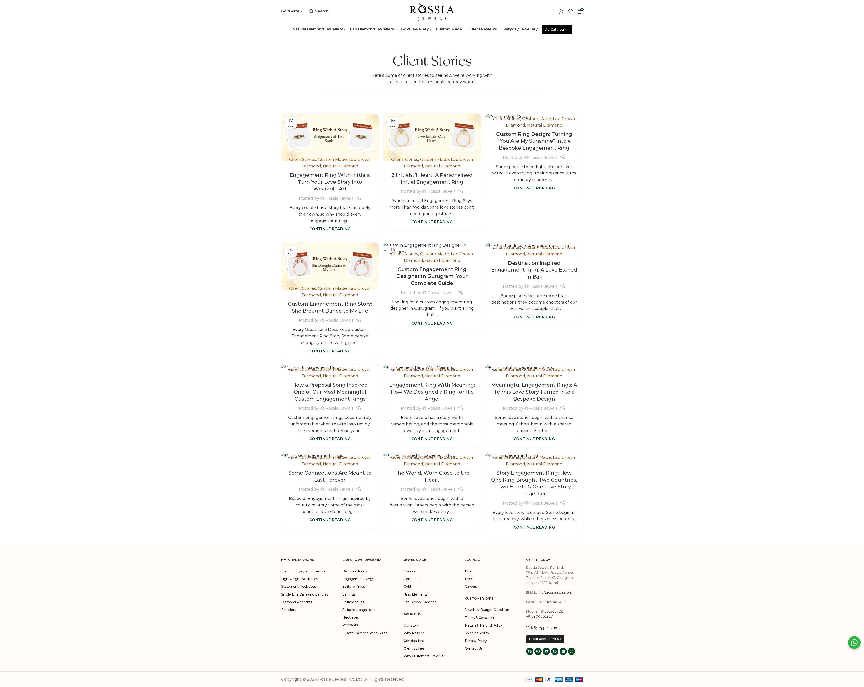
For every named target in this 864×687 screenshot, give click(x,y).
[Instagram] (538, 651)
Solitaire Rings (353, 587)
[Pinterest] (554, 651)
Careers (471, 587)
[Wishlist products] (570, 11)
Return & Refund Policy (483, 625)
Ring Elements (415, 594)
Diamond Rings (354, 571)
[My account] (561, 11)
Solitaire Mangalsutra (358, 610)
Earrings (348, 594)
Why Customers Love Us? (424, 656)
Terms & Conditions (480, 618)
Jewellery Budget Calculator (487, 610)
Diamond (411, 571)
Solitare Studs (353, 602)
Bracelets (288, 610)
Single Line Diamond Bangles (304, 594)
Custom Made (332, 159)
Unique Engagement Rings (303, 571)
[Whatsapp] (571, 651)
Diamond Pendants (296, 602)
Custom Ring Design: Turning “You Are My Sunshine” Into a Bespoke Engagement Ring (534, 141)
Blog (468, 571)
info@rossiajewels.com (556, 592)
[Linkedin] (563, 651)
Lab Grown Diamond (420, 602)
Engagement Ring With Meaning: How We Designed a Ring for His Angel (432, 392)
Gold (407, 587)
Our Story (411, 625)
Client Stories (302, 159)
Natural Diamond (340, 166)
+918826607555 (551, 611)
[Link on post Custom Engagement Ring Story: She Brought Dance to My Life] (330, 266)
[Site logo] (432, 11)
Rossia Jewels (339, 198)
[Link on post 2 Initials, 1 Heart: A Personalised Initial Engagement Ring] (432, 137)
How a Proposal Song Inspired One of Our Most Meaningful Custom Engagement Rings (330, 392)
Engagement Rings (358, 579)
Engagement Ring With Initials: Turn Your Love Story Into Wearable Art (330, 182)
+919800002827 (539, 617)
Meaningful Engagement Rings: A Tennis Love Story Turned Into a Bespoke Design (534, 392)
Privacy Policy (476, 641)
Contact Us (473, 648)
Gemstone (412, 579)
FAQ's (469, 579)
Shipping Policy (477, 633)
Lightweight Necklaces (299, 579)
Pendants (350, 625)
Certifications (414, 641)
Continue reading (330, 229)
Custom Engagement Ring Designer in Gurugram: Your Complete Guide (432, 276)
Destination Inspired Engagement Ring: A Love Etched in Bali (534, 270)
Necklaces (350, 617)
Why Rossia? (414, 633)
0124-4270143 (555, 602)
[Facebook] (529, 651)
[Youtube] (546, 651)
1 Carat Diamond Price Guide (365, 633)
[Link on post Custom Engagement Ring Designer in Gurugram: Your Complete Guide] (432, 248)
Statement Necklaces (298, 587)
